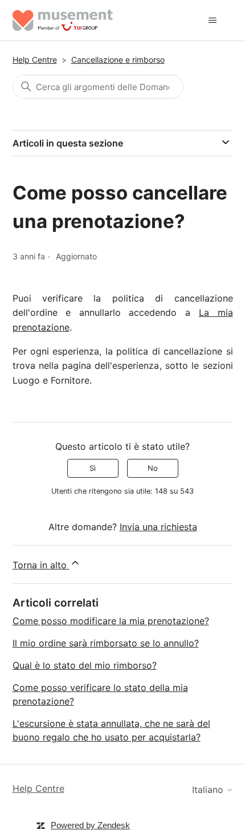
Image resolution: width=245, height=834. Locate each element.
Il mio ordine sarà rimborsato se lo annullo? (106, 643)
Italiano (209, 789)
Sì (92, 468)
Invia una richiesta (158, 526)
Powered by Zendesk (90, 825)
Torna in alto (41, 565)
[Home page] (63, 20)
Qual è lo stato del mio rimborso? (85, 665)
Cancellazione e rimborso (118, 59)
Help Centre (35, 59)
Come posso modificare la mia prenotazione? (111, 620)
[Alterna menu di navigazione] (213, 20)
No (153, 468)
